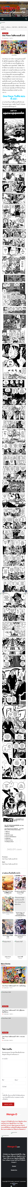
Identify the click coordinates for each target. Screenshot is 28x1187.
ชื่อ (3, 1080)
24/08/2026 (6, 987)
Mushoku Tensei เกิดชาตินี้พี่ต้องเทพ (8, 892)
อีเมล (16, 1080)
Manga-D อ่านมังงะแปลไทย (14, 12)
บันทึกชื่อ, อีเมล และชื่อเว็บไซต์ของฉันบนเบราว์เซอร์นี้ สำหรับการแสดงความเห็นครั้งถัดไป (14, 1097)
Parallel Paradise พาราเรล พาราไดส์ (20, 892)
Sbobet (14, 1166)
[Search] (26, 19)
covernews (23, 1181)
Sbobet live (14, 1170)
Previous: (9, 858)
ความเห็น (5, 1058)
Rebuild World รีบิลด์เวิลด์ (8, 936)
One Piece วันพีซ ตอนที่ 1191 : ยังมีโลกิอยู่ (13, 986)
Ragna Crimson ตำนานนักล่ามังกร (20, 936)
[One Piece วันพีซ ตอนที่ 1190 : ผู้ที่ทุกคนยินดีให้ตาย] (14, 999)
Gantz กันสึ (20, 956)
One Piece (5, 33)
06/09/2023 (6, 38)
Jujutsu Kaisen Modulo (7, 912)
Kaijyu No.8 (8, 956)
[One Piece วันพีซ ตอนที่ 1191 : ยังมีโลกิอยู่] (14, 975)
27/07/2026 (6, 1040)
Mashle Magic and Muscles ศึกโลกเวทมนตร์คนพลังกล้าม (20, 914)
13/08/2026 (6, 1014)
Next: (9, 863)
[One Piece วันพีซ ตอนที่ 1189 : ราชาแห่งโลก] (14, 1026)
